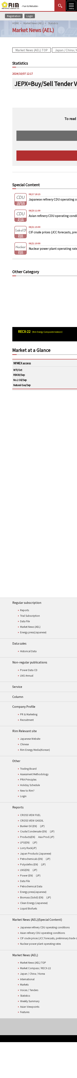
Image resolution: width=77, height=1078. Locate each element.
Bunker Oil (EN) (28, 826)
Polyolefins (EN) (29, 864)
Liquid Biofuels (28, 908)
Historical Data (28, 651)
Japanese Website (30, 738)
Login (29, 16)
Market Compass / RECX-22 (35, 968)
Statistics (25, 995)
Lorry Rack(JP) (28, 848)
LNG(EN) (25, 870)
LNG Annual (26, 675)
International (27, 979)
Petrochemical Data (31, 886)
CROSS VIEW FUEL (30, 815)
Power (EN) (26, 875)
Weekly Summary (29, 1001)
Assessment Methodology (34, 774)
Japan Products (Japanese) (35, 853)
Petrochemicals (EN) (31, 858)
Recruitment (27, 719)
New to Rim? (27, 790)
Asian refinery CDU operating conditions (42, 932)
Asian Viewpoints (29, 1006)
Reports (24, 610)
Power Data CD (28, 670)
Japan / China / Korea (32, 973)
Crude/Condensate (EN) (33, 831)
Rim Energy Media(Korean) (35, 749)
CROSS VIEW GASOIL (32, 820)
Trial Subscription (30, 615)
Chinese (24, 744)
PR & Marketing (28, 714)
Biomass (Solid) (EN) (31, 897)
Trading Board (28, 768)
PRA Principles (28, 779)
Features (24, 1012)
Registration (14, 16)
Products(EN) (27, 837)
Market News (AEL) (33, 23)
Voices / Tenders (29, 990)
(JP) (42, 826)
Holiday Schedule (30, 785)
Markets (24, 984)
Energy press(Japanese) (33, 632)
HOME (15, 23)
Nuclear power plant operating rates (40, 943)
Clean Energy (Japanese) (34, 903)
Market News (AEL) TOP (31, 50)
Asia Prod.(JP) (46, 837)
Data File (25, 621)
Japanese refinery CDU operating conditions (45, 927)
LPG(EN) (25, 842)
